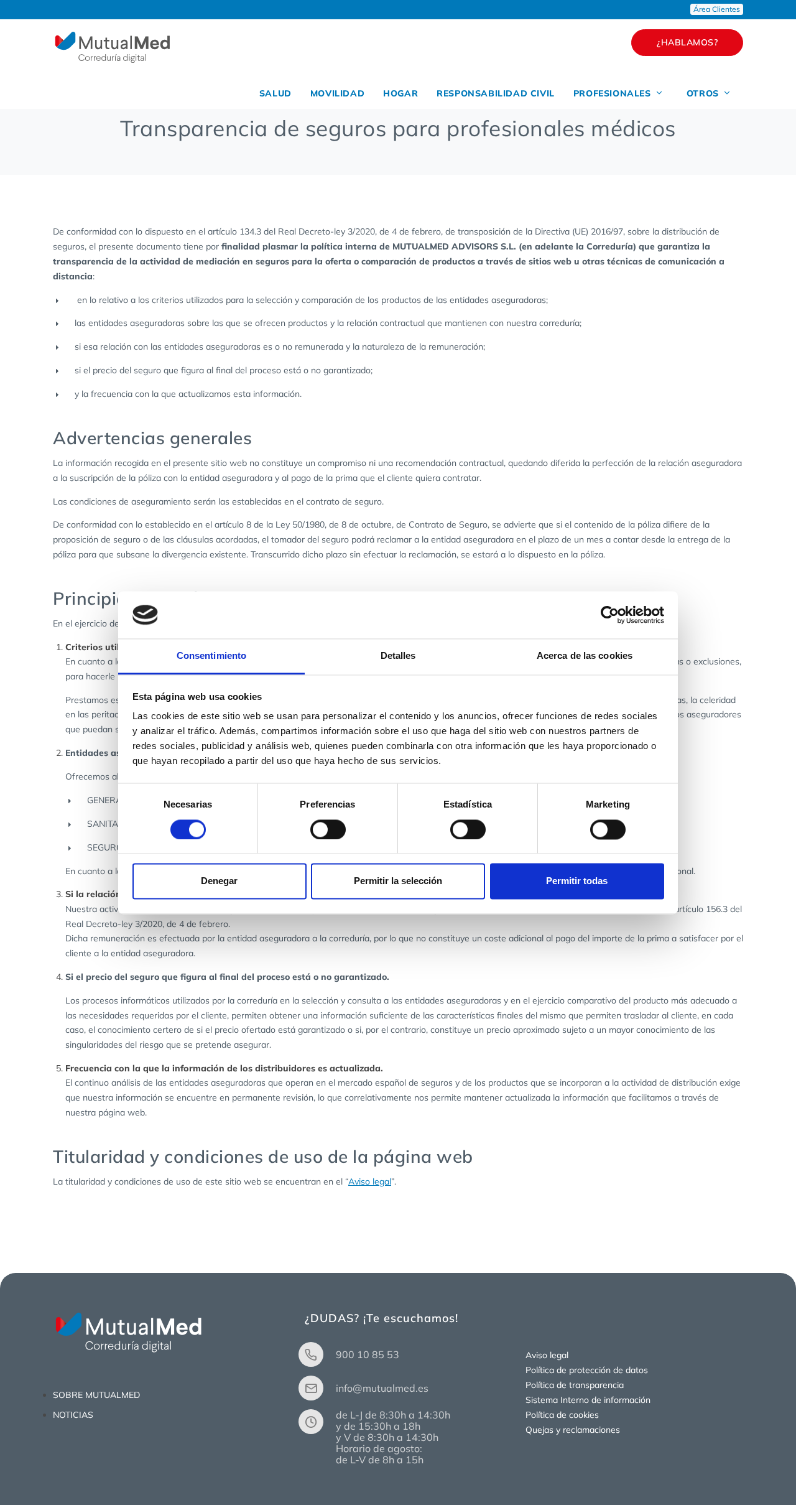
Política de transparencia (574, 1385)
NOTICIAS (73, 1414)
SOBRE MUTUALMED (96, 1394)
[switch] (328, 829)
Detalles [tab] (398, 656)
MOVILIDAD (337, 93)
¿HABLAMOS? (687, 42)
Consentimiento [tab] (211, 656)
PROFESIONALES (613, 93)
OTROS (704, 93)
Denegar (219, 881)
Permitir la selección (398, 881)
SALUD (275, 93)
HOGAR (400, 93)
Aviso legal (369, 1181)
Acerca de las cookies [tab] (584, 656)
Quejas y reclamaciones (572, 1429)
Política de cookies (562, 1414)
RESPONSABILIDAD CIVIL (496, 93)
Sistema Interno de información (587, 1399)
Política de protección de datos (586, 1370)
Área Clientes (716, 9)
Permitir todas (577, 881)
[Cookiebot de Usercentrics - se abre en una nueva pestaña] (609, 614)
